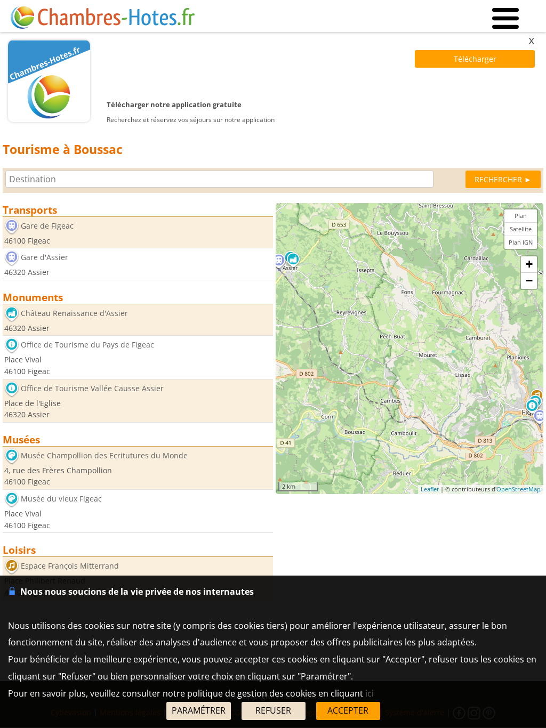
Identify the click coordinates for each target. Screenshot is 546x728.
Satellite (521, 229)
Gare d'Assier (44, 258)
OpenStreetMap (518, 489)
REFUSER (273, 710)
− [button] (529, 280)
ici (369, 693)
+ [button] (529, 264)
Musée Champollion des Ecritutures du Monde (104, 455)
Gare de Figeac (47, 226)
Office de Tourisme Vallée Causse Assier (92, 388)
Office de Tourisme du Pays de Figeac (87, 345)
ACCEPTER (347, 710)
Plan (521, 216)
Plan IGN (521, 242)
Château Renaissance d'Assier (74, 313)
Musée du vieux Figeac (61, 499)
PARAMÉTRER (199, 710)
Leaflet (430, 489)
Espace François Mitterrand (70, 566)
